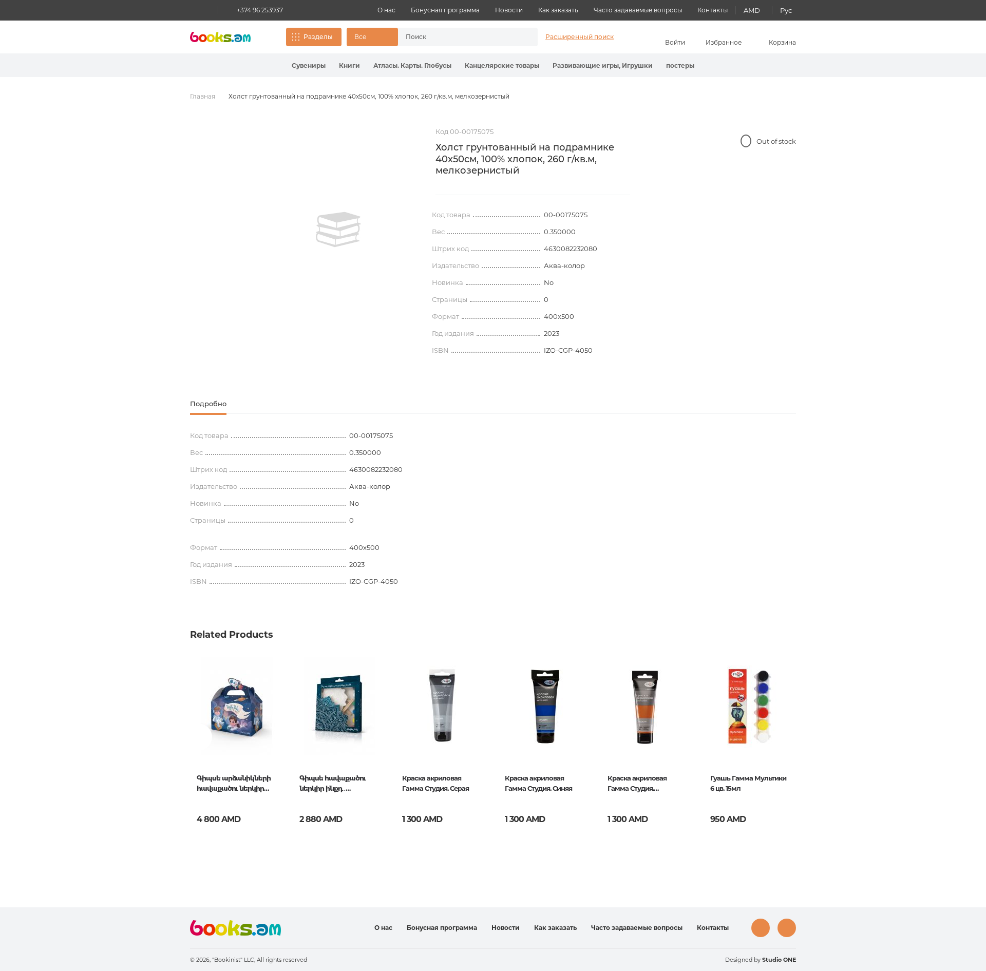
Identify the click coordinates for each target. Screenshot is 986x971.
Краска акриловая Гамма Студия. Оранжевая (637, 784)
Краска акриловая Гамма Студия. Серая (435, 783)
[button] (372, 37)
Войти (675, 42)
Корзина (782, 42)
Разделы (318, 37)
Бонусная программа (445, 10)
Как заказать (558, 10)
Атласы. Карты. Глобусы (412, 65)
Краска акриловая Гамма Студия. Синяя (538, 783)
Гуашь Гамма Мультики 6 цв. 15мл (748, 783)
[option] (338, 229)
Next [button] (787, 737)
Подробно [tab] (208, 403)
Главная (202, 96)
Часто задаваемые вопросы (638, 10)
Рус (786, 10)
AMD (752, 10)
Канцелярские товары (502, 65)
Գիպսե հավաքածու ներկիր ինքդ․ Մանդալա (332, 784)
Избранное (724, 42)
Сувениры (309, 65)
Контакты (712, 10)
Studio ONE (779, 959)
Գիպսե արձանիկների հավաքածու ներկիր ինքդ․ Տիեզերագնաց (234, 784)
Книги (349, 65)
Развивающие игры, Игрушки (603, 65)
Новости (509, 10)
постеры (680, 65)
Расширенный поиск (579, 37)
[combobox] (457, 37)
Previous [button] (198, 737)
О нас (386, 10)
